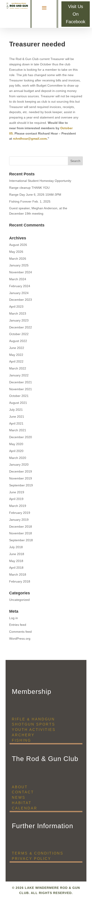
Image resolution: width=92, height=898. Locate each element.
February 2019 (19, 512)
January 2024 (19, 293)
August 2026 (18, 245)
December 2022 (20, 327)
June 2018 (16, 554)
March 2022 (17, 368)
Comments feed (20, 631)
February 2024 (19, 286)
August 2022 (18, 341)
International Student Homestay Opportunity (40, 181)
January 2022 (19, 375)
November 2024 (20, 272)
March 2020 (17, 458)
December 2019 (20, 471)
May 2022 (16, 355)
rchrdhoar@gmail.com (30, 138)
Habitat (21, 803)
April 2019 (16, 499)
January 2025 (19, 265)
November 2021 (20, 389)
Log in (13, 618)
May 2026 (16, 251)
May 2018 (16, 561)
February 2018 (19, 581)
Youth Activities (34, 730)
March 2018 (17, 574)
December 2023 (20, 299)
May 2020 (16, 444)
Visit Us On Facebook (75, 14)
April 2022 (16, 361)
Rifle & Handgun (33, 719)
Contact (23, 792)
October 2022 (19, 334)
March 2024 (17, 279)
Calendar (24, 808)
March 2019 (17, 506)
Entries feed (17, 624)
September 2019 (21, 485)
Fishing (21, 740)
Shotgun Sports (33, 724)
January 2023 (19, 320)
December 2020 (20, 437)
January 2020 (19, 464)
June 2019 (16, 492)
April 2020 (16, 451)
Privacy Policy (31, 859)
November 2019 (20, 478)
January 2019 (19, 519)
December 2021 (20, 382)
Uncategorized (19, 599)
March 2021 (17, 430)
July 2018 (16, 547)
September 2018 (21, 540)
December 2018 (20, 526)
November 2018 (20, 533)
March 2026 (17, 258)
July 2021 (16, 409)
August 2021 (18, 402)
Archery (23, 735)
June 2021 (16, 416)
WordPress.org (19, 638)
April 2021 (16, 423)
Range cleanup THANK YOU (29, 187)
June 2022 (16, 348)
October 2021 (19, 396)
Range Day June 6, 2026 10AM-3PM (35, 194)
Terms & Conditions (37, 853)
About (20, 787)
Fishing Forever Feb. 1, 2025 (29, 201)
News (18, 797)
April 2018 (16, 567)
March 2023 (17, 313)
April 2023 (16, 306)
